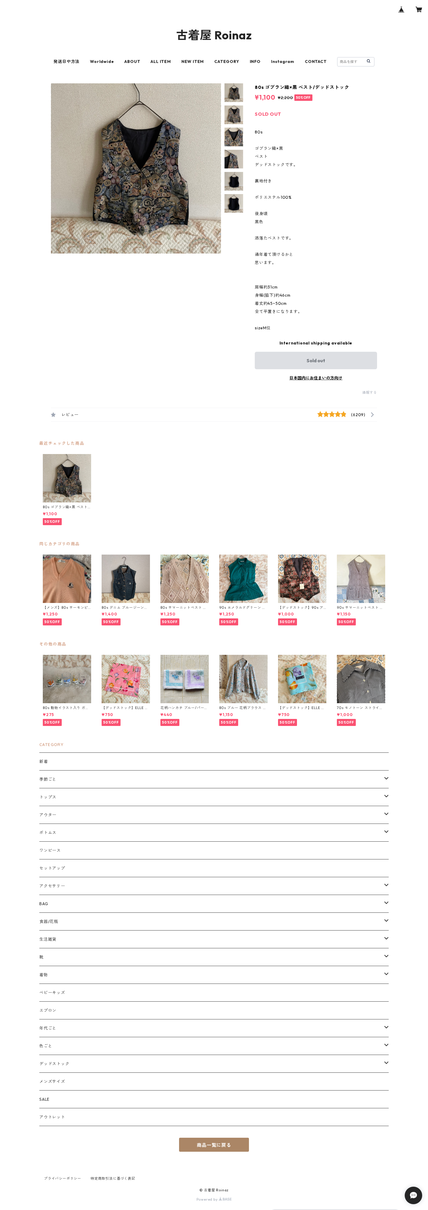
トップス (47, 797)
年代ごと (47, 1028)
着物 (43, 974)
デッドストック (54, 1063)
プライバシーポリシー (62, 1178)
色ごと (45, 1046)
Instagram (282, 61)
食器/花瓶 (48, 921)
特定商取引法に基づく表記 (113, 1178)
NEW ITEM (192, 61)
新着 (43, 761)
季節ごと (47, 779)
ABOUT (132, 61)
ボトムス (47, 832)
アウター (47, 814)
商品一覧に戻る (214, 1145)
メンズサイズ (52, 1081)
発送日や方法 (66, 61)
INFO (255, 61)
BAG (43, 903)
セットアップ (52, 868)
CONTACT (316, 61)
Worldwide (102, 61)
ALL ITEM (161, 61)
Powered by (208, 1199)
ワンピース (50, 850)
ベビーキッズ (52, 992)
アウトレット (52, 1117)
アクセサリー (52, 886)
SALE (44, 1099)
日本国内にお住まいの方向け (315, 378)
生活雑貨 (47, 939)
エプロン (47, 1010)
